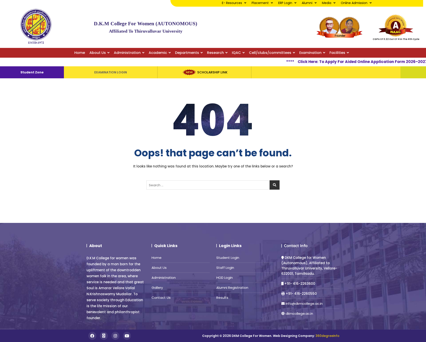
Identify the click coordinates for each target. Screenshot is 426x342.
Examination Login (110, 72)
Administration (164, 277)
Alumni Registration (232, 287)
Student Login (227, 257)
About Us (159, 267)
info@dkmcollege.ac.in (304, 303)
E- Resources (232, 3)
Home (157, 257)
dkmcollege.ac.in (299, 313)
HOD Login (224, 277)
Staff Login (225, 267)
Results (222, 297)
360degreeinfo (327, 336)
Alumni (307, 3)
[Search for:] (213, 185)
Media (326, 3)
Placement (260, 3)
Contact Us (161, 297)
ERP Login (285, 3)
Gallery (157, 287)
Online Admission (354, 3)
